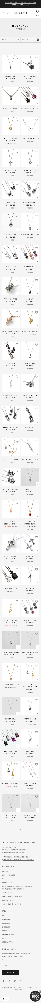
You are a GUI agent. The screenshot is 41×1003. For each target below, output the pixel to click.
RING (4, 916)
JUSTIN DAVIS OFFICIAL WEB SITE (15, 857)
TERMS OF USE (7, 893)
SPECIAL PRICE (7, 942)
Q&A (3, 879)
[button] (5, 999)
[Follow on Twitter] (9, 981)
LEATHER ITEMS (8, 934)
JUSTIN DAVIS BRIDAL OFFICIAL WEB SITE (18, 860)
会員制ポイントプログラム (11, 904)
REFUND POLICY (8, 900)
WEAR (4, 938)
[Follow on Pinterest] (21, 981)
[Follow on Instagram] (15, 981)
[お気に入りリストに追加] (17, 57)
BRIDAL (5, 931)
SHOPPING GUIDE (8, 875)
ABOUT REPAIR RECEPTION (12, 896)
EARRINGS (6, 927)
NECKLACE (6, 919)
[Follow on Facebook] (3, 981)
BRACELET (6, 923)
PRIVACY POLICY (8, 882)
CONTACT (5, 871)
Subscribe (11, 972)
